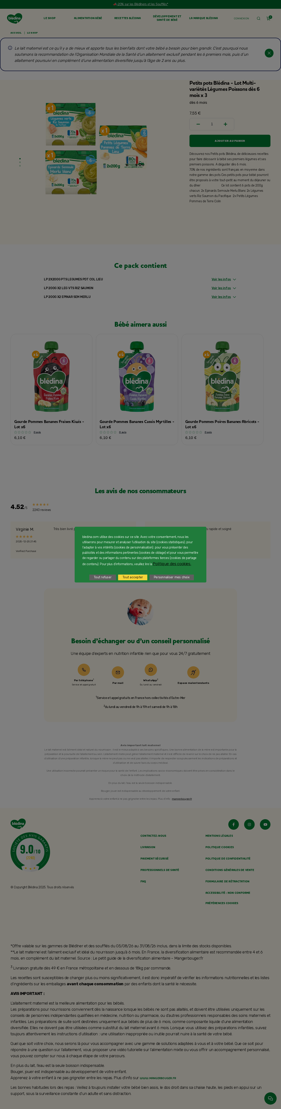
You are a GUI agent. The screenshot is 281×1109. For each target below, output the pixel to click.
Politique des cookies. (172, 563)
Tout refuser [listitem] (103, 577)
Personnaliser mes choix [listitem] (171, 577)
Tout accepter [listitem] (132, 577)
